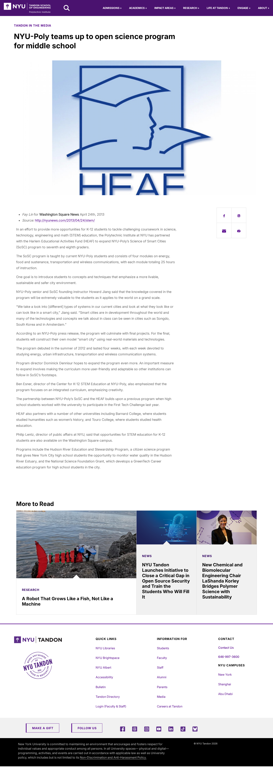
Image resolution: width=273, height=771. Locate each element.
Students (163, 648)
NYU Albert (103, 667)
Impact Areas (165, 7)
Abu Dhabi (225, 694)
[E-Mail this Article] (224, 230)
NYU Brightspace (107, 658)
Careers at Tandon (169, 706)
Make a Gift (42, 728)
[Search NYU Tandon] (66, 8)
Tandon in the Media (32, 25)
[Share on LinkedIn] (238, 215)
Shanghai (224, 684)
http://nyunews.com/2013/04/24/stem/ (65, 220)
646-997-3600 (228, 657)
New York (225, 674)
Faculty (162, 658)
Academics (138, 7)
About (263, 7)
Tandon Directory (108, 697)
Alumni (161, 677)
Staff (160, 667)
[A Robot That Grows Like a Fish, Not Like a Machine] (76, 544)
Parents (162, 687)
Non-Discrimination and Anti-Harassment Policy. (113, 757)
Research (191, 7)
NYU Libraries (105, 648)
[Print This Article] (238, 230)
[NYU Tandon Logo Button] (54, 639)
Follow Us (87, 728)
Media (161, 697)
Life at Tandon (218, 7)
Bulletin (101, 687)
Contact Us (226, 647)
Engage (244, 7)
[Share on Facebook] (224, 215)
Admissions (112, 7)
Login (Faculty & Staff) (111, 706)
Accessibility (104, 677)
